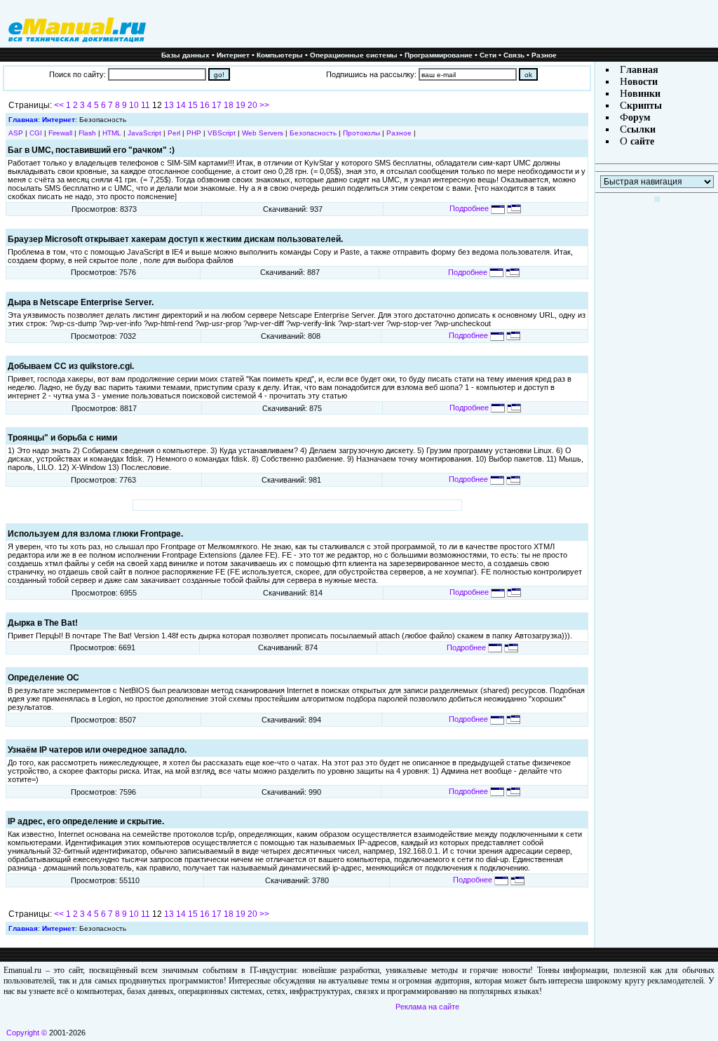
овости (643, 81)
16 (205, 105)
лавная (642, 70)
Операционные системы (354, 55)
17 (217, 105)
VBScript (222, 133)
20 (252, 105)
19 (240, 105)
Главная (23, 119)
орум (639, 117)
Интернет (233, 55)
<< (59, 105)
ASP (15, 133)
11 (145, 105)
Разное (544, 55)
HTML (111, 133)
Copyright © (26, 1032)
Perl (174, 133)
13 (169, 105)
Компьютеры (280, 55)
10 (134, 105)
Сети (488, 55)
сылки (641, 129)
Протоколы (361, 133)
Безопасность (313, 133)
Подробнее (470, 208)
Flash (87, 133)
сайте (641, 141)
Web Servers (262, 133)
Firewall (60, 133)
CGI (35, 133)
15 (193, 105)
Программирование (439, 55)
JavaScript (144, 133)
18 (228, 105)
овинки (644, 93)
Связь (513, 55)
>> (264, 105)
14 (181, 105)
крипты (644, 105)
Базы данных (185, 55)
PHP (194, 133)
